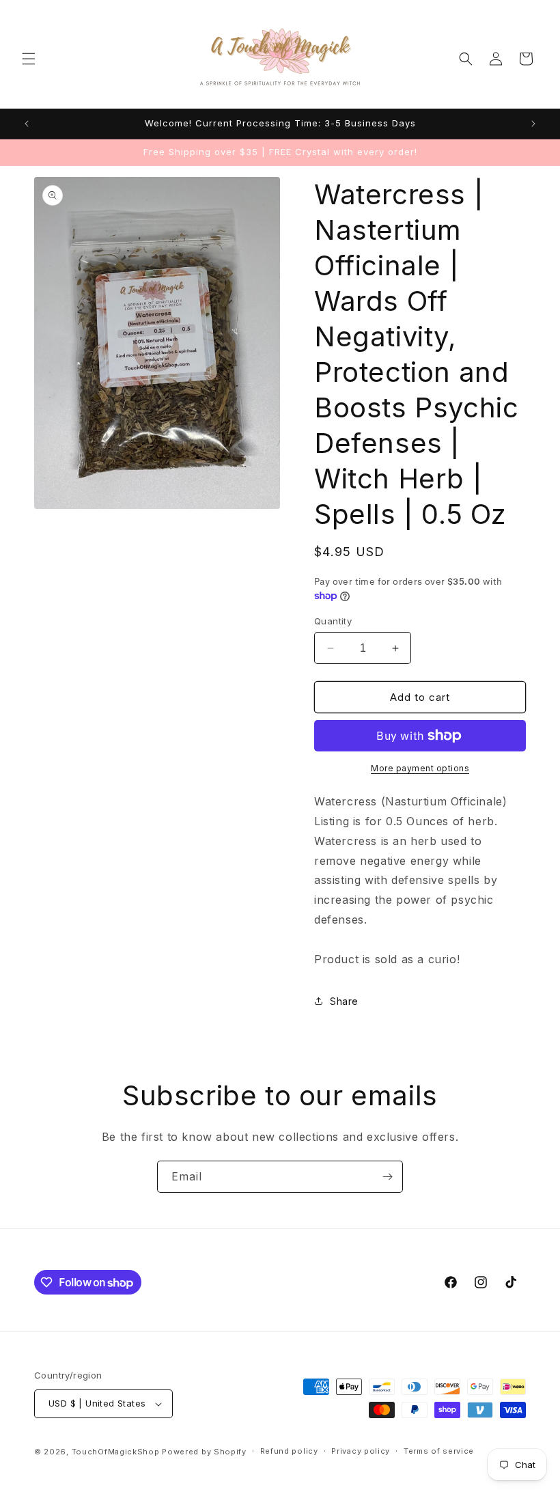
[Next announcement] (533, 124)
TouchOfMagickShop (116, 1451)
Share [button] (344, 1001)
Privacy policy (360, 1451)
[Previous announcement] (27, 124)
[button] (29, 59)
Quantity (333, 620)
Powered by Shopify (204, 1451)
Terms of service (439, 1451)
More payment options (420, 768)
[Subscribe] (387, 1177)
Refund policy (289, 1451)
